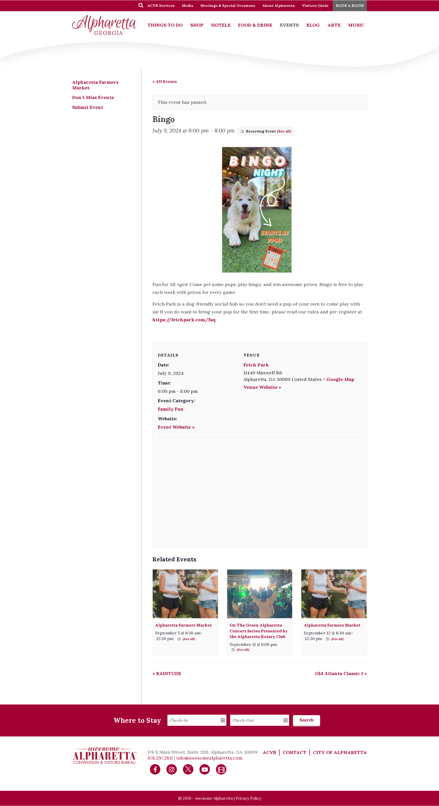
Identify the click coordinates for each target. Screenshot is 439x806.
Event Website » (176, 427)
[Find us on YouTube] (204, 769)
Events (289, 25)
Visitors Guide (315, 5)
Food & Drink (255, 25)
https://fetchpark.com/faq (184, 320)
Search (306, 720)
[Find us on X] (188, 769)
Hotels (220, 25)
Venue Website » (262, 387)
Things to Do (165, 25)
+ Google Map (338, 379)
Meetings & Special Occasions (227, 5)
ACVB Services (161, 5)
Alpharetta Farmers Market (183, 625)
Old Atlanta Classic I (341, 673)
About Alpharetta (278, 5)
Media (187, 5)
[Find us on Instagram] (171, 769)
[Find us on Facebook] (155, 769)
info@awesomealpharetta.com (209, 758)
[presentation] (185, 593)
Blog (313, 25)
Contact (294, 752)
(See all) (284, 131)
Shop (196, 25)
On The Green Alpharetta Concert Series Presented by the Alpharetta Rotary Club (259, 631)
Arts (333, 25)
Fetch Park (256, 365)
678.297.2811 (160, 758)
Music (356, 25)
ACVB (269, 752)
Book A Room (350, 5)
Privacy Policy (248, 798)
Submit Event (87, 107)
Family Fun (171, 409)
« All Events (164, 81)
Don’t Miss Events (93, 97)
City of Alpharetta (340, 752)
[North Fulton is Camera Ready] (221, 769)
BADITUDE (166, 673)
